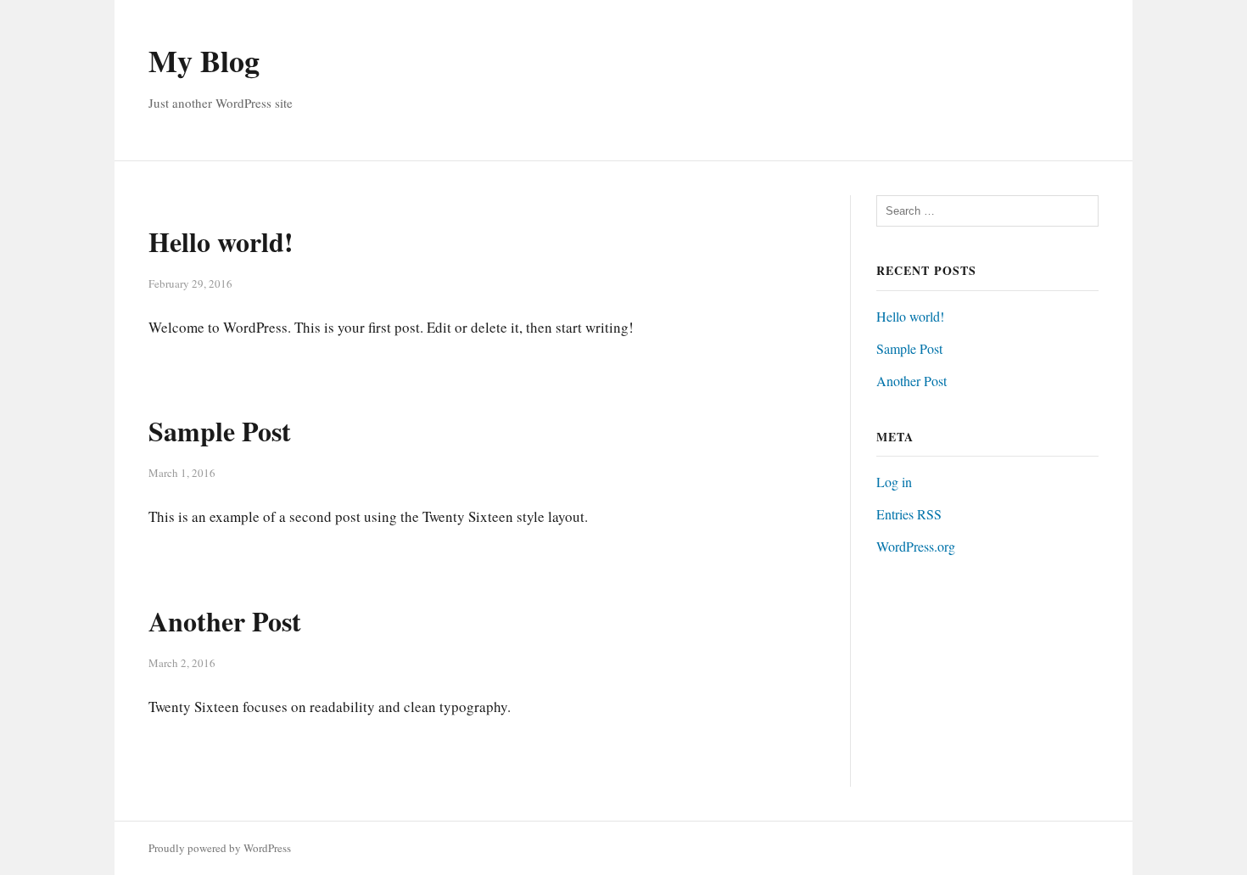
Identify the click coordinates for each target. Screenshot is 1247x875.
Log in (894, 482)
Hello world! (221, 241)
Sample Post (219, 431)
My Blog (204, 60)
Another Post (224, 621)
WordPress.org (915, 546)
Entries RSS (909, 514)
